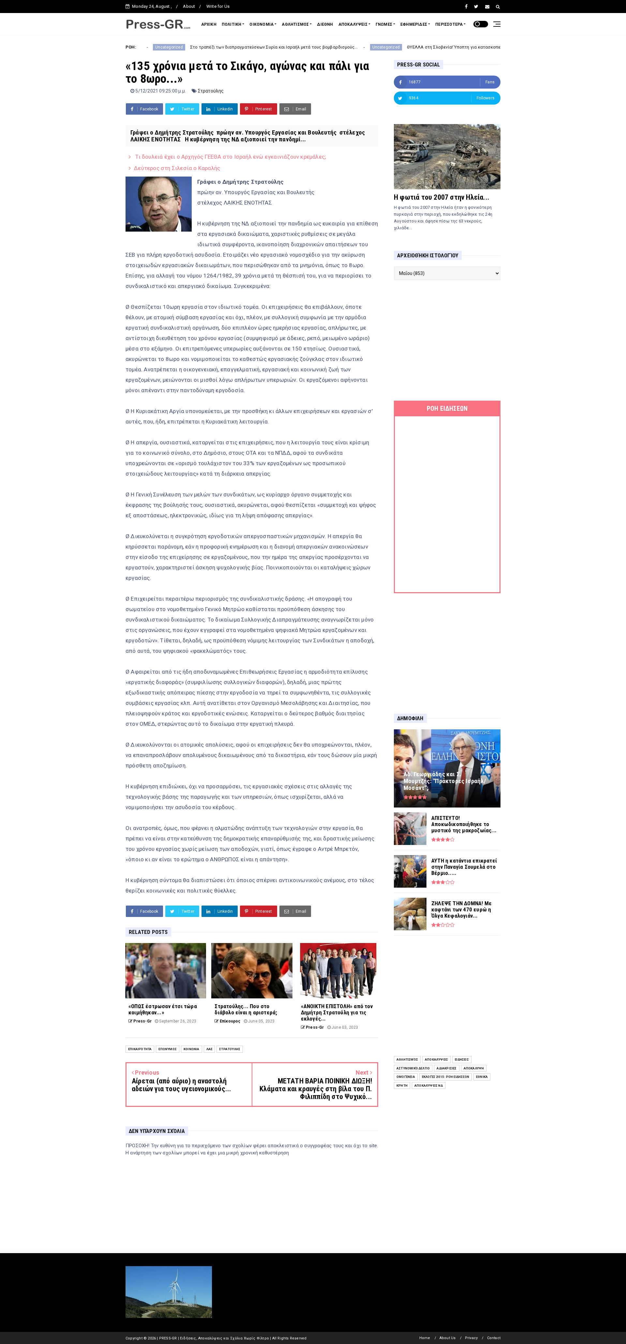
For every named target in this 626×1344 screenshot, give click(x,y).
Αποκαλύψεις (436, 1059)
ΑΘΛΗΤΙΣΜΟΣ (295, 24)
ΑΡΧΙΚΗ (208, 24)
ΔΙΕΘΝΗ (325, 24)
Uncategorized (342, 47)
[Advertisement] (447, 340)
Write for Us (218, 6)
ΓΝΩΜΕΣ (384, 24)
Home (424, 1338)
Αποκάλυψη (474, 1068)
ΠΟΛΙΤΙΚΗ (232, 24)
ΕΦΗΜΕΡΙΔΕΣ (413, 24)
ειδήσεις (462, 1059)
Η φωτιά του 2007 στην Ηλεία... (441, 197)
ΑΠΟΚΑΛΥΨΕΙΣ (352, 24)
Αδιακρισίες (446, 1068)
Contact (493, 1338)
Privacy (471, 1338)
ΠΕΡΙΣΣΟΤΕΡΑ (449, 24)
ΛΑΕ (209, 1049)
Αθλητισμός (407, 1059)
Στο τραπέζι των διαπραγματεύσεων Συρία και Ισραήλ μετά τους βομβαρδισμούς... (230, 47)
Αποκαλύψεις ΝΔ (428, 1085)
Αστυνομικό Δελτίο (413, 1068)
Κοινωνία (192, 1049)
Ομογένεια (405, 1077)
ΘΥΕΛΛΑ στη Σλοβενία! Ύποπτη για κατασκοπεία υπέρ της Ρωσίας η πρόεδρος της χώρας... (456, 47)
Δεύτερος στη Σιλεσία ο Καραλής (177, 168)
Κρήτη (402, 1085)
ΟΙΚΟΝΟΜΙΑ (261, 24)
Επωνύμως (167, 1049)
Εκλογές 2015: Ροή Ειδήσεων (445, 1077)
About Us (448, 1338)
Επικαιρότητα (140, 1049)
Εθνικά (482, 1077)
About (189, 6)
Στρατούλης (211, 90)
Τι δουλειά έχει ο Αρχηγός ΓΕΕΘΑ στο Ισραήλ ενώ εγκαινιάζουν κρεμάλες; (230, 156)
